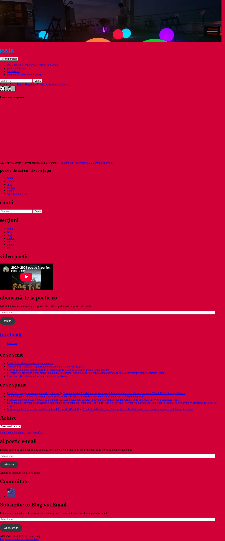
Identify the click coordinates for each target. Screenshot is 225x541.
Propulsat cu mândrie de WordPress (19, 539)
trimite (7, 320)
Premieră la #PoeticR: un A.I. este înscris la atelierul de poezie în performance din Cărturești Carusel (137, 409)
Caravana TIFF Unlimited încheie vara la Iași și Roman (37, 376)
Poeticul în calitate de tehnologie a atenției (30, 363)
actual (10, 177)
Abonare (9, 464)
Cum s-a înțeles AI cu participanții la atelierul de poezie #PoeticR (43, 409)
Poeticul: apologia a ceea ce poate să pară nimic (33, 393)
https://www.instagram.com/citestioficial (22, 432)
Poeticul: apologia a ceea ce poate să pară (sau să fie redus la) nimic (107, 396)
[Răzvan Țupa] (11, 495)
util (9, 247)
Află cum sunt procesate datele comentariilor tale (85, 162)
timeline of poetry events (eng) (24, 74)
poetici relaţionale (17, 68)
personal (11, 241)
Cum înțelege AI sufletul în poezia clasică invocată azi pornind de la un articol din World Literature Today (121, 399)
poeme (10, 181)
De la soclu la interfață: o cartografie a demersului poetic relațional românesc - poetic (53, 402)
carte (9, 184)
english (11, 187)
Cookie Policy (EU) (18, 193)
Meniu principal (9, 58)
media (10, 190)
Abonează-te (11, 527)
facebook (11, 334)
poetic (7, 50)
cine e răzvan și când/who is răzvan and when (32, 64)
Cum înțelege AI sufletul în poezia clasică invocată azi (37, 396)
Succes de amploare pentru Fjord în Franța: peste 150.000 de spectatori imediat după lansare (58, 369)
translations (13, 71)
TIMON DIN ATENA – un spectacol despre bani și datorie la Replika (46, 366)
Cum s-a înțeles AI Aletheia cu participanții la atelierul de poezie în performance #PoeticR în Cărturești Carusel (124, 393)
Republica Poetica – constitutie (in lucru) (47, 84)
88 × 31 (20, 84)
